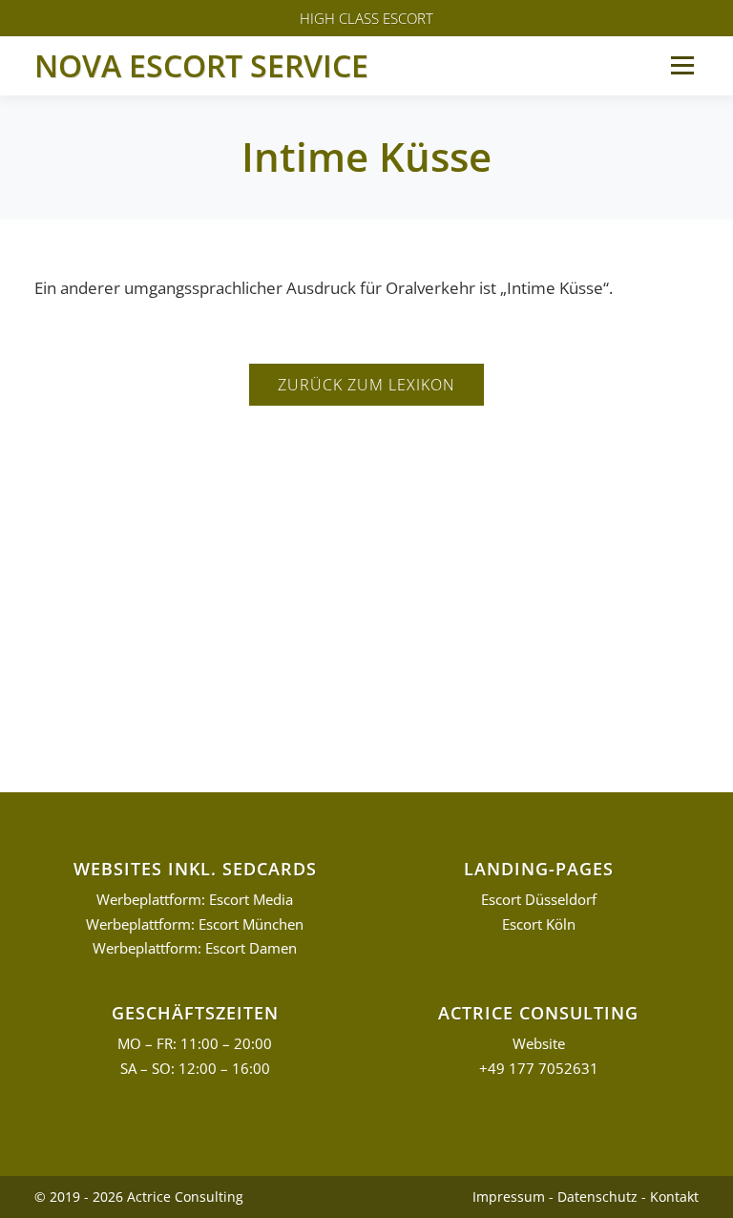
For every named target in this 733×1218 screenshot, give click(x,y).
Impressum (508, 1196)
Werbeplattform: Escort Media (194, 899)
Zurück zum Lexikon (366, 384)
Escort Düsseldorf (539, 899)
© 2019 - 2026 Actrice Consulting (138, 1196)
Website (539, 1044)
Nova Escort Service (201, 65)
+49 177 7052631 (538, 1068)
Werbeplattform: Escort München (195, 924)
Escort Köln (539, 924)
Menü (682, 65)
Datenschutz (597, 1196)
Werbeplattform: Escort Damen (195, 948)
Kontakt (674, 1196)
